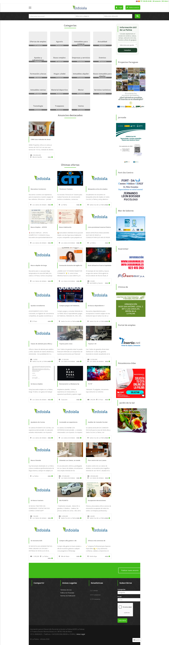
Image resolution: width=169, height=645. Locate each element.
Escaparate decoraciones (97, 500)
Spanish (137, 640)
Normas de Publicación (67, 596)
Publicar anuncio (133, 7)
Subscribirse (122, 620)
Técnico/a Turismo (66, 189)
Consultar (127, 50)
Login (120, 7)
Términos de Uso (66, 590)
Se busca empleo (37, 384)
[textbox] (83, 16)
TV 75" (90, 384)
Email (119, 597)
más (49, 157)
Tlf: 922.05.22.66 (145, 1)
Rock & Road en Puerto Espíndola (99, 265)
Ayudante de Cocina (38, 422)
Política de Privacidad (67, 593)
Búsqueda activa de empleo (97, 189)
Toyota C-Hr (92, 344)
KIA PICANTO (63, 500)
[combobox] (89, 16)
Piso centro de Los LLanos (97, 460)
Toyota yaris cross (65, 344)
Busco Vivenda (36, 460)
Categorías (121, 589)
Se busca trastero (37, 500)
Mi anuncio (156, 1)
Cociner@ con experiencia (68, 422)
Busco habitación (65, 227)
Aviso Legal (81, 634)
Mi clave (165, 1)
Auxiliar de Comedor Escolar (98, 422)
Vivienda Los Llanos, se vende (69, 460)
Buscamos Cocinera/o (38, 189)
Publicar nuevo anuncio (130, 570)
